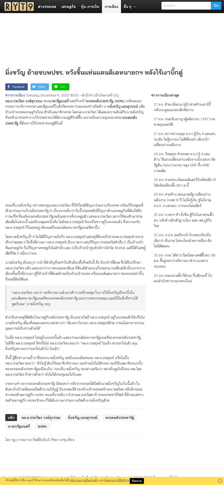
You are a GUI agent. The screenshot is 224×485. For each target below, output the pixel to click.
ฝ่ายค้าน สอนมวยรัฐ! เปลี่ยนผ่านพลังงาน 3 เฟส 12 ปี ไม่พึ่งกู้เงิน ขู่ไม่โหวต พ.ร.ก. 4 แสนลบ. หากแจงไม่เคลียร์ (182, 200)
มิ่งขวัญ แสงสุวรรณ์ (124, 106)
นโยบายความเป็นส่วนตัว (84, 480)
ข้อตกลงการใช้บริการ (116, 480)
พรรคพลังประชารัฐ (99, 101)
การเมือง (111, 6)
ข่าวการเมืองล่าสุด (165, 95)
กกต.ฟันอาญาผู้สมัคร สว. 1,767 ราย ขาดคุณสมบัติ (184, 122)
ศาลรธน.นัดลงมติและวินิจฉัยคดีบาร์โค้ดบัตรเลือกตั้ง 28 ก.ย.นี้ (184, 182)
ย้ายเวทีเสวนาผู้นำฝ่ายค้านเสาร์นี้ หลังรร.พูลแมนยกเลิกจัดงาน (182, 107)
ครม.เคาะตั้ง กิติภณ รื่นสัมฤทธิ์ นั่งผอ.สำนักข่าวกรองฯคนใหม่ (183, 278)
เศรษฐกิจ (68, 6)
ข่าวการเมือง (15, 95)
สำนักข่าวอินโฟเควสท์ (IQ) (100, 95)
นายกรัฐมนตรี (59, 101)
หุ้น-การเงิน (90, 6)
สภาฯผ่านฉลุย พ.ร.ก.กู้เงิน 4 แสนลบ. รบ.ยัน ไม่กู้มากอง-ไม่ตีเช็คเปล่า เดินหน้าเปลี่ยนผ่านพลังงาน (185, 139)
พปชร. (119, 101)
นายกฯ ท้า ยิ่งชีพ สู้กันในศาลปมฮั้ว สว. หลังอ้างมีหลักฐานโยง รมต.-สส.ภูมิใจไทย (184, 220)
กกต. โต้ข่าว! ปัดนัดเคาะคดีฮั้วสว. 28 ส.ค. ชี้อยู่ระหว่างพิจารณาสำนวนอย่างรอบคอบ (184, 260)
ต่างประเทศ (47, 6)
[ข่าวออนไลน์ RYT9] (17, 6)
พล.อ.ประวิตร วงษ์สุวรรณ (23, 101)
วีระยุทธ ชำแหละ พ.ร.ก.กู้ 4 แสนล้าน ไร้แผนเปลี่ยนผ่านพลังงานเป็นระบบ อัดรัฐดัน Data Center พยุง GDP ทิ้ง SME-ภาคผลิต (184, 162)
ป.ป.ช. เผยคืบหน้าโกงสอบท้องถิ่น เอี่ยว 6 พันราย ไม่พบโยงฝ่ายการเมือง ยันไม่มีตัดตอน (183, 240)
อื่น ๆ (127, 6)
